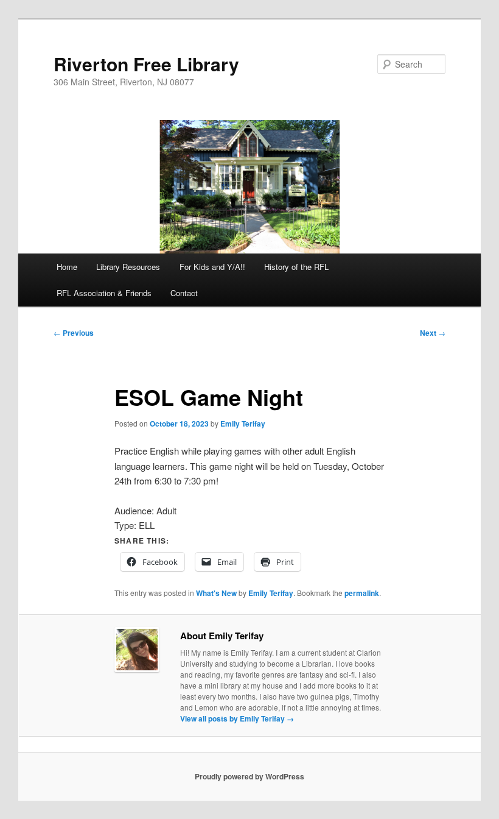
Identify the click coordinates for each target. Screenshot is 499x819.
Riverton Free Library (146, 64)
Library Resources (128, 266)
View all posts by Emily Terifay (237, 718)
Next (432, 332)
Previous (74, 332)
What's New (216, 592)
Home (67, 266)
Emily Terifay (242, 423)
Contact (184, 293)
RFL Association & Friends (104, 293)
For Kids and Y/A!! (212, 266)
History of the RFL (296, 266)
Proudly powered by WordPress (249, 776)
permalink (361, 592)
